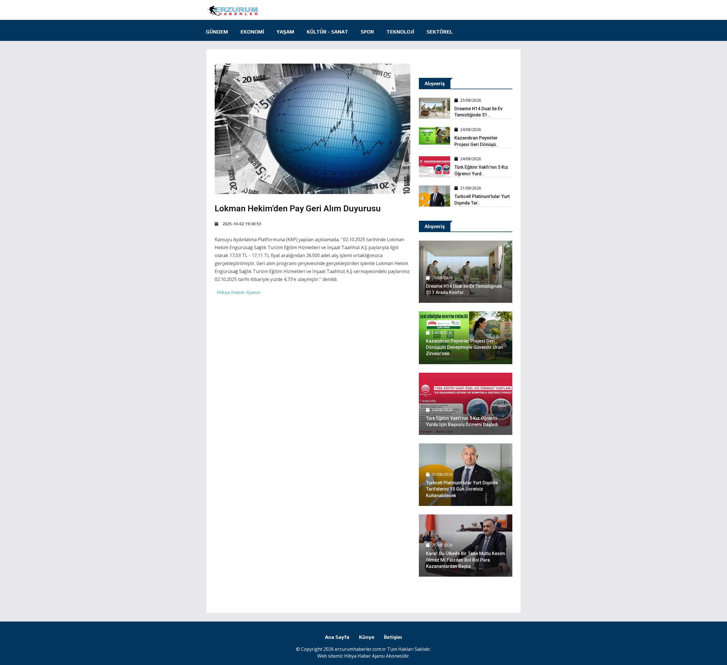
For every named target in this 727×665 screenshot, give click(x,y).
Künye (366, 637)
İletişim (393, 637)
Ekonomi (252, 32)
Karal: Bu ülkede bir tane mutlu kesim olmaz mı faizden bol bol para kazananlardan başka (465, 560)
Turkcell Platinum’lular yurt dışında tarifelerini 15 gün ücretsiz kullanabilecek (462, 489)
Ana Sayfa (337, 637)
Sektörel (440, 32)
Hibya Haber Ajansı (364, 656)
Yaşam (285, 32)
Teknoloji (400, 32)
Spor (367, 32)
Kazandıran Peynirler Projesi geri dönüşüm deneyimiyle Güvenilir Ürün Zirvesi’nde (464, 347)
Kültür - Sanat (327, 32)
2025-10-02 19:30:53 (241, 223)
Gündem (217, 32)
